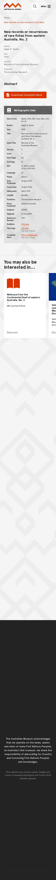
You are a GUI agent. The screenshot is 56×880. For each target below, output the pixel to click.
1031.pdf (25, 228)
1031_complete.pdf (29, 235)
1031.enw (25, 224)
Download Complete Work (26, 95)
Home (7, 17)
